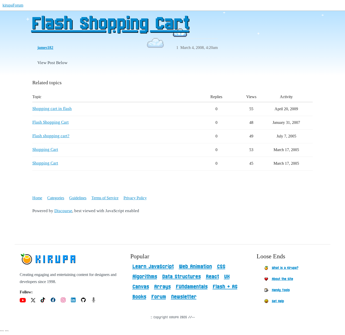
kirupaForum (13, 5)
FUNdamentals (192, 287)
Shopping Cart (45, 149)
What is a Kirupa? (285, 268)
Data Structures (181, 277)
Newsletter (183, 297)
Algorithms (144, 277)
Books (139, 297)
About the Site (282, 279)
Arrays (162, 287)
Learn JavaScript (153, 267)
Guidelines (77, 198)
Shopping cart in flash (52, 108)
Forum (158, 297)
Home (37, 198)
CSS (221, 267)
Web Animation (195, 267)
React (212, 277)
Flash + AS (225, 287)
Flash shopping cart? (50, 135)
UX (227, 277)
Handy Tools (281, 290)
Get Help (278, 301)
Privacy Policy (135, 198)
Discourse (63, 210)
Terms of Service (104, 198)
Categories (55, 198)
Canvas (140, 287)
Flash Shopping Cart (110, 24)
